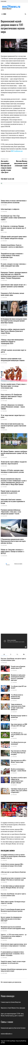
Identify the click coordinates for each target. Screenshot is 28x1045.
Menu (4, 14)
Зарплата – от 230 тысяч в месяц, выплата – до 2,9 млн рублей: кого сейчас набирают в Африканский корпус (13, 936)
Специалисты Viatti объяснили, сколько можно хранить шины (12, 294)
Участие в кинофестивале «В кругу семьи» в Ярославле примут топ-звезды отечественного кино (13, 386)
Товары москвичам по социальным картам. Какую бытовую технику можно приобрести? (18, 706)
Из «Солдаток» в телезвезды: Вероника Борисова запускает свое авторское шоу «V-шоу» (13, 228)
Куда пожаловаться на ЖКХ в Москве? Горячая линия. (18, 761)
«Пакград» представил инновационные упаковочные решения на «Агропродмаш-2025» (12, 341)
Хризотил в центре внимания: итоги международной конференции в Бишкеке (13, 359)
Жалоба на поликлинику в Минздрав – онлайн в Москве (18, 770)
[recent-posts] (10, 654)
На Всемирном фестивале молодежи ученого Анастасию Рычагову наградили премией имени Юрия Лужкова (14, 321)
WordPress (23, 1041)
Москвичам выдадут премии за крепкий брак (19, 716)
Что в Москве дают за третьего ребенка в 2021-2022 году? (19, 734)
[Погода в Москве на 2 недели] (18, 563)
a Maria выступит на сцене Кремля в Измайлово (13, 834)
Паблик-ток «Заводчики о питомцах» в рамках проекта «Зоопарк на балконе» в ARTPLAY (12, 551)
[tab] (4, 654)
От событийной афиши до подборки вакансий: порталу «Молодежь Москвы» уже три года (13, 843)
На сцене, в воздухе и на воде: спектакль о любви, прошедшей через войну (13, 265)
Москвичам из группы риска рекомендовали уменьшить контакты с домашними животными (18, 677)
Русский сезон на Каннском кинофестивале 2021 (18, 667)
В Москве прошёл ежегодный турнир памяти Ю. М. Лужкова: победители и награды (14, 237)
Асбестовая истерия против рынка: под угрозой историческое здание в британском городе (13, 426)
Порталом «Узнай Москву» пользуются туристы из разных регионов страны (13, 659)
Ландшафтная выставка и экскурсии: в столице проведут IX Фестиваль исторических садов (12, 255)
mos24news (12, 1041)
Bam (4, 1043)
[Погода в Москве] (14, 561)
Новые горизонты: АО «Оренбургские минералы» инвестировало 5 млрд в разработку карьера (11, 396)
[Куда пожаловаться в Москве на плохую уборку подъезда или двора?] (5, 751)
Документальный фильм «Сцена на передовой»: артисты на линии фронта (12, 246)
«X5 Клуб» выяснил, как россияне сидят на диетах (13, 351)
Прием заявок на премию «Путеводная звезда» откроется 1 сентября (13, 902)
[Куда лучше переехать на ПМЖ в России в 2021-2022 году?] (5, 724)
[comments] (17, 654)
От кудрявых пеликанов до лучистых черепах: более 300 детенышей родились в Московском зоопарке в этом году (13, 825)
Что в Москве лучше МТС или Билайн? (18, 687)
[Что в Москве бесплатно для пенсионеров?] (5, 742)
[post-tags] (24, 654)
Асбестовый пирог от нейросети (10, 209)
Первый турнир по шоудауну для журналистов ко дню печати (10, 492)
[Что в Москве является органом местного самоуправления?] (5, 695)
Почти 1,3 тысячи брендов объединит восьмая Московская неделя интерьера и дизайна (13, 910)
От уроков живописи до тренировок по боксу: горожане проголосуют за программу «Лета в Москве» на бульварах (12, 953)
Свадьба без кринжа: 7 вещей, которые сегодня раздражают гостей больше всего (13, 962)
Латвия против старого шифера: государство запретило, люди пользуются (14, 463)
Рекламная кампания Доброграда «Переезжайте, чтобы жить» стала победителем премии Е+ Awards (11, 512)
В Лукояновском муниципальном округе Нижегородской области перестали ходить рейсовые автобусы (13, 541)
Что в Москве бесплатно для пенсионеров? (18, 743)
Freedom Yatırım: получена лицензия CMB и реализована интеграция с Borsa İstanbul (12, 830)
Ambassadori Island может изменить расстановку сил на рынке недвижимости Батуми (13, 501)
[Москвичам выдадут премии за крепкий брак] (5, 716)
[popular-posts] (4, 654)
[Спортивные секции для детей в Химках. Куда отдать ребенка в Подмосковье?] (5, 789)
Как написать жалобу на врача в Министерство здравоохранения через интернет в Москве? (19, 780)
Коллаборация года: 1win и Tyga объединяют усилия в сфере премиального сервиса (13, 218)
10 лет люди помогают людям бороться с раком (13, 416)
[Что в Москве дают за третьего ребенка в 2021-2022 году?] (5, 733)
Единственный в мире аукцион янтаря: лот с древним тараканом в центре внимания (13, 286)
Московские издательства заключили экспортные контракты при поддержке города (13, 927)
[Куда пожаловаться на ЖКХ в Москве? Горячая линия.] (5, 760)
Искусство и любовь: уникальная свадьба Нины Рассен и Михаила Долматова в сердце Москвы (13, 331)
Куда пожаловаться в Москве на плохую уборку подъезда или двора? (18, 752)
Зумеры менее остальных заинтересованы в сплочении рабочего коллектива (13, 201)
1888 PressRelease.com (17, 151)
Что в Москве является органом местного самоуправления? (17, 696)
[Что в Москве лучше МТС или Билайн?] (5, 686)
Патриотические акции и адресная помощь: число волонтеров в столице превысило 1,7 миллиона (14, 945)
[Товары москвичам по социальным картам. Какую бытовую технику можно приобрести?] (5, 704)
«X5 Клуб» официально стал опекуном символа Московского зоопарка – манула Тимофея (13, 407)
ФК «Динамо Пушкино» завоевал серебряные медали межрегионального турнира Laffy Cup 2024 (14, 453)
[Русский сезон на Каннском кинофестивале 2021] (5, 666)
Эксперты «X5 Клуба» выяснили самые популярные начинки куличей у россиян (12, 471)
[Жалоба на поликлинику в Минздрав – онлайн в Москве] (5, 769)
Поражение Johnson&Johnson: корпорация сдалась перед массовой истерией (14, 970)
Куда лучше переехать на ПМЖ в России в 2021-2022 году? (19, 725)
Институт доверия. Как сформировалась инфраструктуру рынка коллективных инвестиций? (11, 919)
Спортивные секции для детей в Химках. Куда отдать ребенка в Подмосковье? (19, 790)
